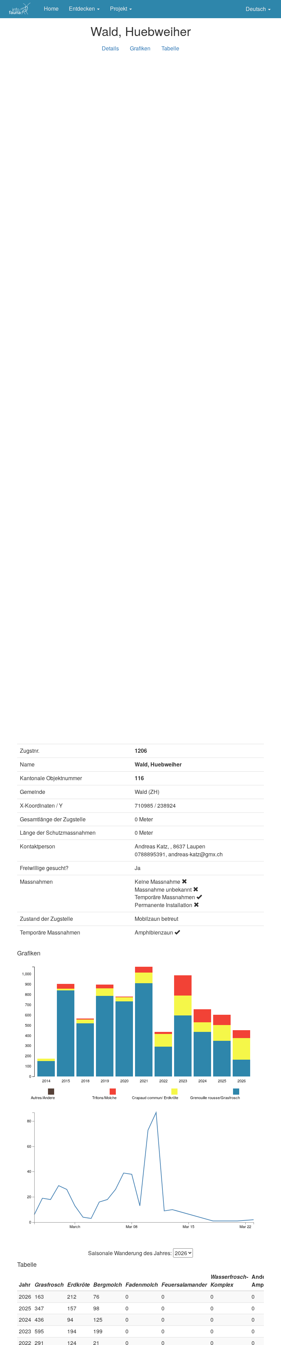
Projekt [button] (119, 8)
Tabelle (170, 48)
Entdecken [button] (82, 8)
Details (110, 48)
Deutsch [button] (256, 9)
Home (51, 8)
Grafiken (140, 48)
